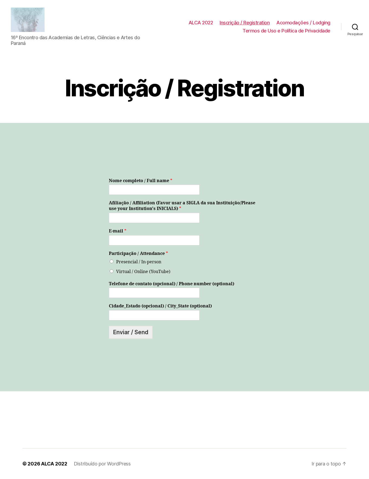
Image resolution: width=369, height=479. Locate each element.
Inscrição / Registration (245, 22)
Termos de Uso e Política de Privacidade (286, 31)
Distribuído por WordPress (102, 464)
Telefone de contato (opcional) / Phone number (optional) (171, 284)
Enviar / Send (130, 332)
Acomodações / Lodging (303, 22)
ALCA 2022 (201, 22)
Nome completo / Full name (140, 180)
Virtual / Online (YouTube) (143, 271)
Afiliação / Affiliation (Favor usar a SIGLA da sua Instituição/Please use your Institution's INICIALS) (182, 205)
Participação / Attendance (138, 253)
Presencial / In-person (138, 262)
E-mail (117, 231)
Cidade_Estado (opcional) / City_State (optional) (160, 306)
